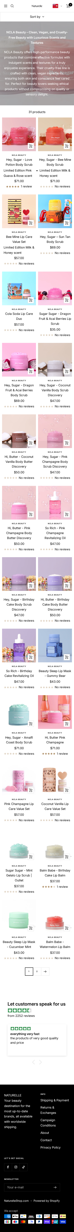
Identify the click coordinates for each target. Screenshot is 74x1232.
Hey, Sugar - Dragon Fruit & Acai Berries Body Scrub (19, 390)
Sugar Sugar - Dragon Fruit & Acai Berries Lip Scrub (55, 318)
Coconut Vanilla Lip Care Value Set (55, 806)
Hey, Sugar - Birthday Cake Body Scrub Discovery (19, 604)
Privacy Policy (50, 1147)
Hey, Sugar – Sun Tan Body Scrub (55, 239)
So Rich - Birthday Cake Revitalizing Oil (19, 673)
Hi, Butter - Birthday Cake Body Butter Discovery (55, 604)
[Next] (45, 971)
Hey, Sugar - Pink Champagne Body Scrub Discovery (55, 461)
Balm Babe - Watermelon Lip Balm (55, 944)
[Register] (55, 1187)
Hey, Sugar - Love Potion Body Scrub (19, 162)
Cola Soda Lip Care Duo (19, 316)
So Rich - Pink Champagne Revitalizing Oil (55, 533)
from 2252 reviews (21, 1016)
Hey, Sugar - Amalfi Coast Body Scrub (19, 740)
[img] (39, 1010)
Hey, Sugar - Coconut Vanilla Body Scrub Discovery (55, 390)
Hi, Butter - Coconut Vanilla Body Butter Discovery (19, 461)
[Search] (12, 6)
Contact (46, 1140)
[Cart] (68, 6)
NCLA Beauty (19, 155)
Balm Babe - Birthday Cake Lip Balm (55, 873)
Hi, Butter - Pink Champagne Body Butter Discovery (19, 533)
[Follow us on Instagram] (16, 1167)
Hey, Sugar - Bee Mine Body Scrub (55, 162)
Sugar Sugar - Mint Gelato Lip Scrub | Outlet (19, 875)
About (44, 1133)
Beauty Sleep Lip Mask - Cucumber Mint (19, 944)
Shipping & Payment (54, 1100)
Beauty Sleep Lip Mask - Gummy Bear (55, 673)
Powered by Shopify (47, 1200)
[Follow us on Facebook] (8, 1167)
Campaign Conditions (48, 1122)
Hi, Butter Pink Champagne (55, 740)
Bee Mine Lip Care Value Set (19, 239)
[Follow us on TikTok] (23, 1167)
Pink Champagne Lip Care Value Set (19, 806)
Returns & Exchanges (48, 1110)
